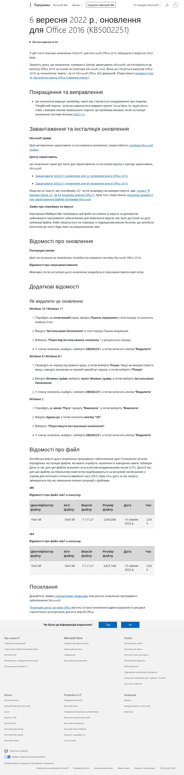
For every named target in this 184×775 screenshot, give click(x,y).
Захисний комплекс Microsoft (17, 706)
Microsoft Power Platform (75, 729)
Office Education (131, 666)
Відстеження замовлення (75, 660)
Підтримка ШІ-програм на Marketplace (81, 711)
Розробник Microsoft (73, 700)
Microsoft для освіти (133, 643)
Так (108, 625)
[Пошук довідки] (167, 5)
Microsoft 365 (60, 4)
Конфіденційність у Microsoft (137, 706)
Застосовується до (45, 42)
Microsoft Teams (11, 740)
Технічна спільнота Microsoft (77, 717)
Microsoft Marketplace (74, 723)
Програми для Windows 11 (16, 666)
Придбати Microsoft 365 (101, 4)
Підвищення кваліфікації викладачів (140, 672)
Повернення (69, 654)
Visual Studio (70, 740)
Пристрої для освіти (133, 649)
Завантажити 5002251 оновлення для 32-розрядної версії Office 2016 (81, 176)
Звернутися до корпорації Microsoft (52, 768)
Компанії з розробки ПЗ (74, 734)
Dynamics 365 (10, 717)
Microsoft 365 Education (134, 660)
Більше (76, 4)
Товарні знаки (124, 768)
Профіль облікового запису (76, 643)
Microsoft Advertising (13, 729)
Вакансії (127, 700)
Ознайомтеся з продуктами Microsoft (21, 660)
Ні (130, 625)
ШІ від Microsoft (11, 700)
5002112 (79, 114)
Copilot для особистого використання (21, 649)
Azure (6, 711)
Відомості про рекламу (145, 768)
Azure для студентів (133, 683)
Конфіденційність (81, 768)
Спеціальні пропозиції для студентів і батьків (144, 678)
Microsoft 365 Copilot (13, 734)
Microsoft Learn (71, 706)
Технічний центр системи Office (50, 607)
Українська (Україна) (19, 750)
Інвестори (128, 711)
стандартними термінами (71, 596)
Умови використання (103, 768)
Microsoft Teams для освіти (136, 654)
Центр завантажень (73, 649)
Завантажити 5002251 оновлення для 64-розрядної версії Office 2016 (81, 183)
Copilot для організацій (14, 643)
